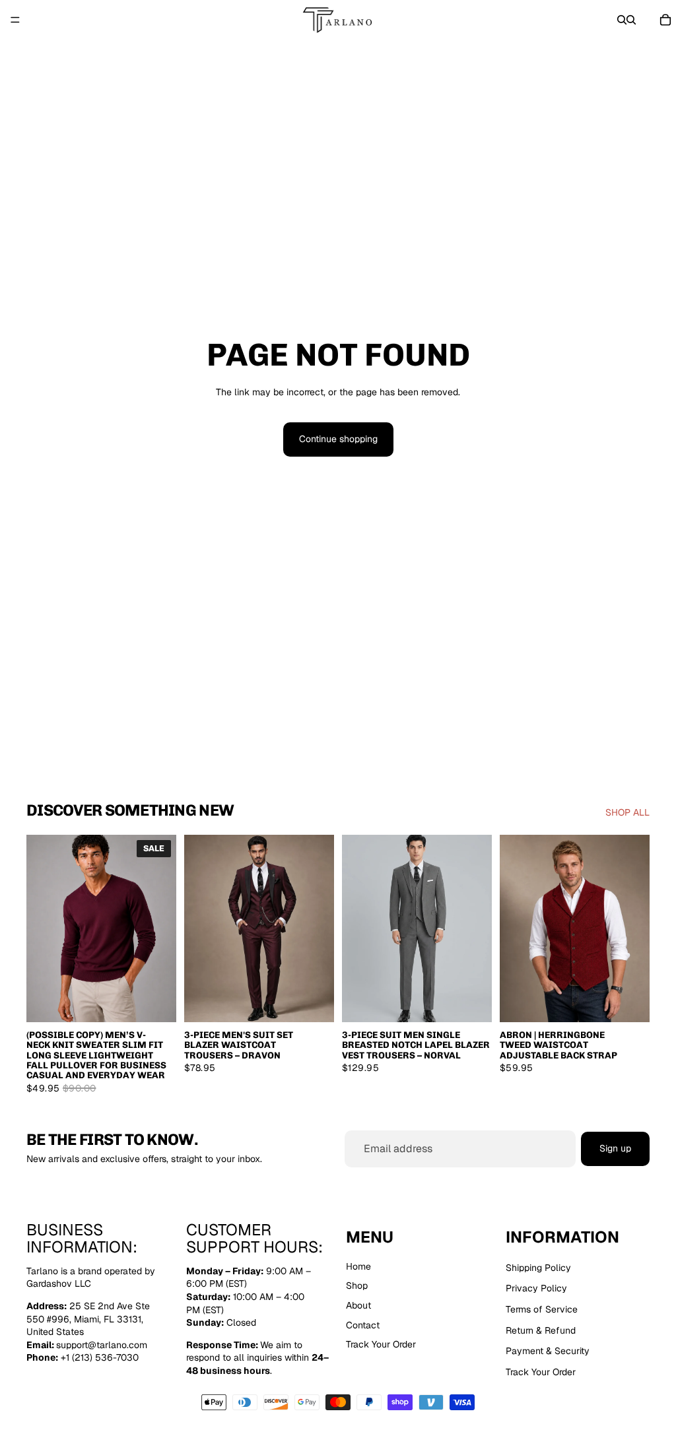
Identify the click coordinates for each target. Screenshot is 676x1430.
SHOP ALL (627, 812)
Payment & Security (548, 1351)
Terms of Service (542, 1309)
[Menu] (15, 20)
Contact (363, 1324)
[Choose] (156, 1002)
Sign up (615, 1149)
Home (358, 1266)
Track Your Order (381, 1344)
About (358, 1305)
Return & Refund (541, 1330)
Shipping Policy (538, 1267)
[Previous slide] (40, 928)
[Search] (621, 19)
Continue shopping (338, 439)
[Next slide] (161, 928)
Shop (357, 1285)
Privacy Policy (536, 1288)
